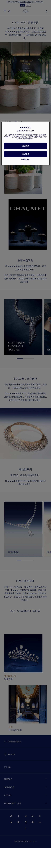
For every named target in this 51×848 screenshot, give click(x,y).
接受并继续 (25, 146)
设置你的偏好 (25, 159)
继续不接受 (25, 154)
